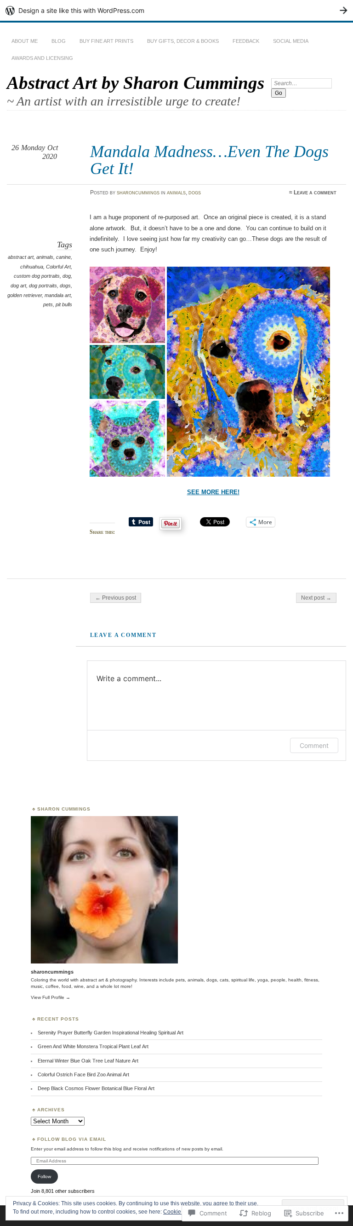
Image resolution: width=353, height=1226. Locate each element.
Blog (58, 41)
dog (67, 276)
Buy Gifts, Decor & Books (183, 41)
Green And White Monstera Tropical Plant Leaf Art (93, 1046)
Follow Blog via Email (71, 1139)
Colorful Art (58, 266)
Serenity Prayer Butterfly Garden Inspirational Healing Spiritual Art (110, 1032)
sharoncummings (138, 192)
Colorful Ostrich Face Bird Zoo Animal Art (83, 1074)
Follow (44, 1176)
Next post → (316, 598)
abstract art (21, 257)
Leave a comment (315, 192)
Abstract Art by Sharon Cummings (135, 83)
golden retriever (24, 295)
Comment (314, 745)
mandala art (58, 295)
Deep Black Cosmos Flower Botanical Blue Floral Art (96, 1088)
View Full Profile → (50, 997)
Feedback (246, 41)
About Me (24, 41)
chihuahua (31, 266)
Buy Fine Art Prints (106, 41)
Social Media (290, 41)
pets (48, 304)
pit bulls (64, 304)
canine (63, 257)
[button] (129, 305)
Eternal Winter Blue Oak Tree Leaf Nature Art (88, 1060)
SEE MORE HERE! (213, 492)
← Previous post (115, 598)
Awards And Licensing (42, 58)
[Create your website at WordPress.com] (176, 10)
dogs (194, 192)
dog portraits (43, 285)
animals (176, 192)
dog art (18, 285)
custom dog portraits (37, 276)
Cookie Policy (180, 1211)
